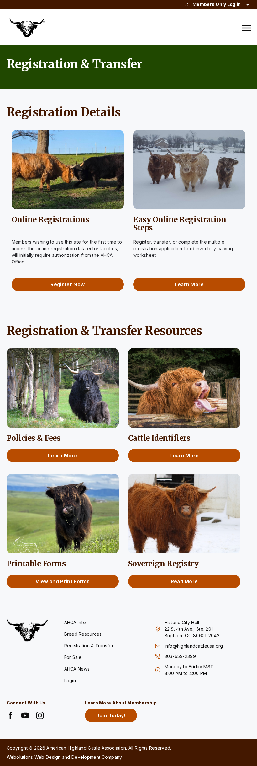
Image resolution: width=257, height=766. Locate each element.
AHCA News (77, 669)
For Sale (73, 657)
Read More (184, 581)
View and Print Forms (62, 581)
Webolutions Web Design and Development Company (64, 757)
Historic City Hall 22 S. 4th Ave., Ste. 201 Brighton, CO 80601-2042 (192, 629)
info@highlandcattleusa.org (194, 646)
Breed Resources (83, 634)
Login (70, 680)
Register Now (67, 284)
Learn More (189, 284)
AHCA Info (75, 622)
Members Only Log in (216, 4)
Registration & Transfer (88, 645)
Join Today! (110, 715)
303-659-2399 (181, 656)
